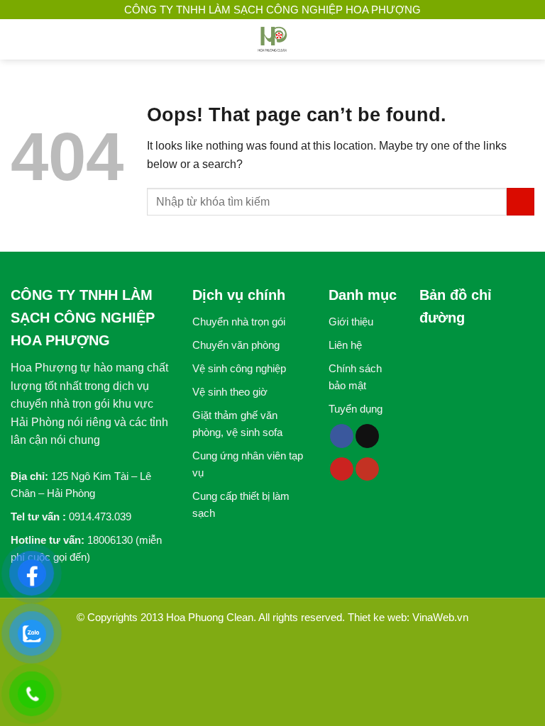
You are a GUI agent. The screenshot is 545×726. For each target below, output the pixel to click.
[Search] (528, 39)
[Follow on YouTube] (367, 469)
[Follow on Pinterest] (341, 469)
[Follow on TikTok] (367, 436)
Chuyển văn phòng (236, 345)
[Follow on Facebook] (341, 436)
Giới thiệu (351, 321)
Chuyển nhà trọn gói (238, 321)
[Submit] (520, 202)
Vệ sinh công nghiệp (239, 368)
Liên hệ (345, 345)
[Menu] (19, 39)
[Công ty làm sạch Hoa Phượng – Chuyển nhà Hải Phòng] (272, 39)
